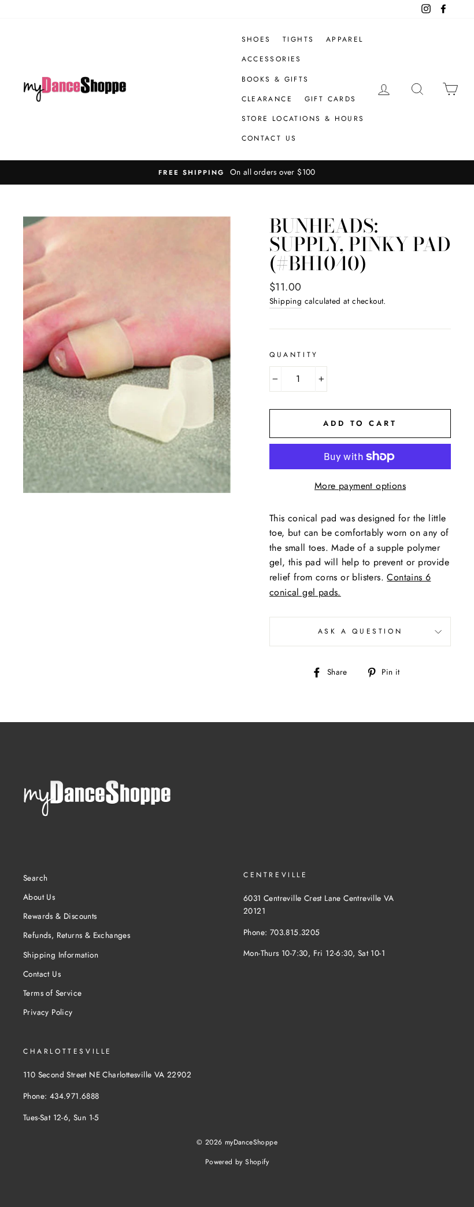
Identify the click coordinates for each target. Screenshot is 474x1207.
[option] (237, 172)
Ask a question (360, 631)
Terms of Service (52, 993)
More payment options (360, 485)
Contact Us (269, 138)
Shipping (285, 301)
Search (35, 878)
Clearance (267, 99)
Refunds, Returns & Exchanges (76, 935)
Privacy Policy (48, 1012)
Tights (298, 39)
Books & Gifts (275, 79)
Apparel (345, 39)
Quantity (294, 354)
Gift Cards (331, 99)
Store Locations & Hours (303, 118)
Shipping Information (60, 955)
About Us (39, 897)
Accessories (272, 59)
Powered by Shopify (237, 1162)
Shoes (256, 39)
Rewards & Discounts (60, 916)
